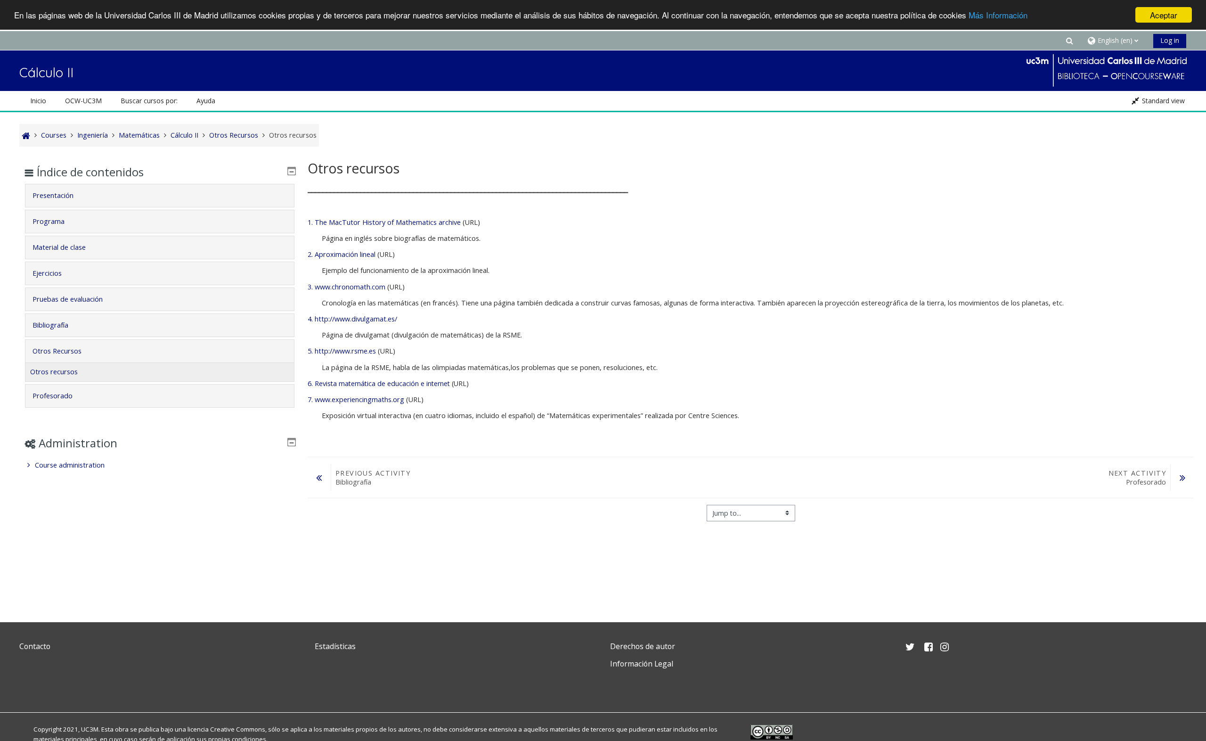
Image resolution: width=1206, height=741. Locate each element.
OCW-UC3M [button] (83, 100)
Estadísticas (335, 646)
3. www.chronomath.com (346, 286)
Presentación (53, 195)
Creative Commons (237, 729)
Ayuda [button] (205, 100)
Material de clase (59, 247)
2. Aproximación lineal (341, 254)
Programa (49, 221)
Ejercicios (47, 273)
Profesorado (53, 395)
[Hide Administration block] (291, 442)
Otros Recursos (57, 350)
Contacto (34, 646)
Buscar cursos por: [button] (149, 100)
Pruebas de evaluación (68, 299)
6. (311, 383)
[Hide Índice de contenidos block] (291, 171)
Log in (1169, 40)
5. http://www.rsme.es (342, 350)
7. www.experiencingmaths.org (356, 399)
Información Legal (641, 664)
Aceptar (1163, 15)
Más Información (998, 15)
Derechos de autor (642, 646)
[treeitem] (159, 465)
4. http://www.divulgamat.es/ (352, 318)
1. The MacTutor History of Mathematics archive (384, 222)
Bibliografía (50, 325)
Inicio (38, 100)
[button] (1069, 40)
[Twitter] (28, 686)
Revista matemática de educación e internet (382, 383)
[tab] (159, 195)
